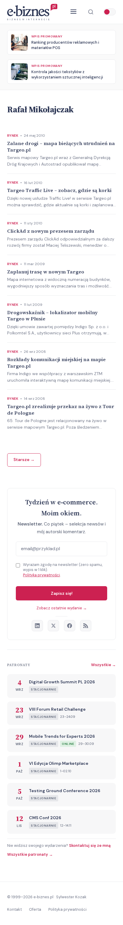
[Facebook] (69, 625)
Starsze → (24, 459)
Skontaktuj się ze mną (89, 845)
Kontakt (14, 909)
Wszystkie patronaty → (30, 854)
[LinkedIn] (37, 625)
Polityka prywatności (41, 575)
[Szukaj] (91, 12)
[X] (53, 625)
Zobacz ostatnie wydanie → (61, 608)
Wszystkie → (103, 664)
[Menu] (73, 12)
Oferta (35, 909)
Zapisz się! (62, 593)
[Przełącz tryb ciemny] (109, 11)
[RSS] (85, 625)
